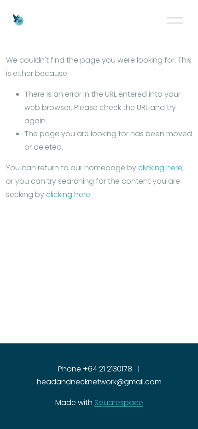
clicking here (160, 167)
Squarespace (118, 402)
